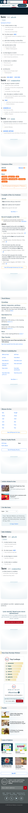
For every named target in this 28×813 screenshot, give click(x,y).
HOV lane (3, 443)
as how (4, 357)
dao (15, 421)
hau (15, 428)
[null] (19, 692)
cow (3, 421)
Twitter (12, 798)
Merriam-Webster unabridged (14, 622)
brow (3, 415)
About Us (8, 793)
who (11, 311)
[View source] (25, 233)
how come (5, 368)
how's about (4, 445)
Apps (14, 793)
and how (16, 354)
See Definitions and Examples (13, 695)
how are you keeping (5, 364)
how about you (18, 360)
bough (15, 412)
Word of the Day (14, 689)
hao (3, 428)
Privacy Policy (13, 794)
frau (15, 424)
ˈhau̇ (3, 20)
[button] (14, 5)
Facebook (7, 798)
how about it (5, 360)
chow (15, 415)
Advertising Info (21, 793)
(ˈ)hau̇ (4, 539)
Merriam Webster (4, 781)
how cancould (18, 363)
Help (3, 793)
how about (17, 357)
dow (3, 424)
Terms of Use (21, 794)
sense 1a (9, 321)
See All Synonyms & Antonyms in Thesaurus (14, 186)
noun (13, 119)
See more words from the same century (12, 344)
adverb (13, 17)
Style (2, 511)
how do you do (18, 373)
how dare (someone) (17, 369)
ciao (3, 418)
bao (3, 412)
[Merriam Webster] (14, 687)
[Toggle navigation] (1, 2)
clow (15, 418)
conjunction (15, 80)
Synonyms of (5, 23)
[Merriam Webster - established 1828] (4, 2)
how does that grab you (6, 373)
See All (13, 773)
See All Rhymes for (13, 432)
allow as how (5, 354)
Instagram (21, 798)
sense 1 (21, 334)
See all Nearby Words (13, 450)
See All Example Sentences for (13, 267)
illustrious (13, 692)
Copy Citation (14, 524)
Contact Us (6, 794)
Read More (23, 221)
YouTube (16, 798)
